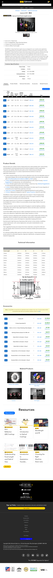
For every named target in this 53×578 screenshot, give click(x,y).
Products (6, 83)
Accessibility (25, 545)
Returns (26, 527)
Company (26, 515)
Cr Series (7, 183)
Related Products (44, 83)
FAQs (26, 529)
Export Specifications (46, 88)
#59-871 (31, 132)
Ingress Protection (31, 192)
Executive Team (26, 518)
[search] (26, 5)
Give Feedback (26, 531)
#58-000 (31, 116)
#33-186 (39, 355)
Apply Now (25, 538)
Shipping (26, 525)
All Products (17, 10)
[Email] (29, 13)
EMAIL (27, 494)
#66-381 (39, 328)
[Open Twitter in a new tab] (28, 555)
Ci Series (7, 180)
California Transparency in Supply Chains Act (12, 547)
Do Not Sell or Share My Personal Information (29, 546)
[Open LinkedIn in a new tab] (37, 555)
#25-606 (39, 318)
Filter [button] (6, 413)
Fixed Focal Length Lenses (32, 10)
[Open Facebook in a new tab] (23, 555)
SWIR (31, 178)
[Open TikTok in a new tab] (47, 555)
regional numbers (27, 486)
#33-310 (31, 149)
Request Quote (42, 101)
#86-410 (31, 154)
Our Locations (26, 520)
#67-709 (31, 111)
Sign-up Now (26, 508)
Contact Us (31, 7)
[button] (31, 13)
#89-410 (31, 100)
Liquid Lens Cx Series (10, 190)
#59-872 (31, 138)
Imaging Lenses (24, 10)
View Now (10, 433)
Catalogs (26, 535)
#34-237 (39, 332)
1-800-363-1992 (25, 485)
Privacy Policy (6, 545)
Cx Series (7, 187)
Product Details (13, 83)
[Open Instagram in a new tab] (42, 555)
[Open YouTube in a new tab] (33, 555)
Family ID (22, 13)
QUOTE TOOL (25, 497)
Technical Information (25, 83)
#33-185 (39, 351)
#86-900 (31, 105)
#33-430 (39, 346)
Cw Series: (7, 192)
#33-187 (39, 360)
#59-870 (31, 127)
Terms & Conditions (19, 545)
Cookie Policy (12, 545)
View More (7, 466)
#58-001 (31, 122)
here (39, 311)
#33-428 (39, 337)
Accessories (35, 83)
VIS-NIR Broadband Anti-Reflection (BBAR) (18, 178)
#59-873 (31, 143)
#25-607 (39, 323)
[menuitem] (3, 2)
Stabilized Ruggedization (44, 183)
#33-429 (39, 341)
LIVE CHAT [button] (27, 490)
